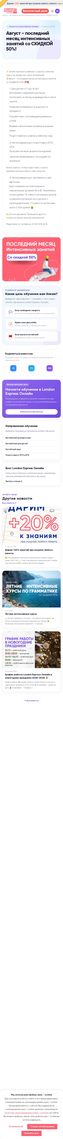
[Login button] (52, 11)
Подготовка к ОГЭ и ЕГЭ (17, 455)
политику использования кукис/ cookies (26, 1113)
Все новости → (9, 503)
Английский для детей (17, 444)
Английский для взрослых (18, 438)
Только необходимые (42, 1126)
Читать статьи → (14, 481)
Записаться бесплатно (31, 412)
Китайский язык (13, 449)
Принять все (31, 1133)
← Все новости (31, 701)
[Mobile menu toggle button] (57, 11)
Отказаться (16, 1126)
